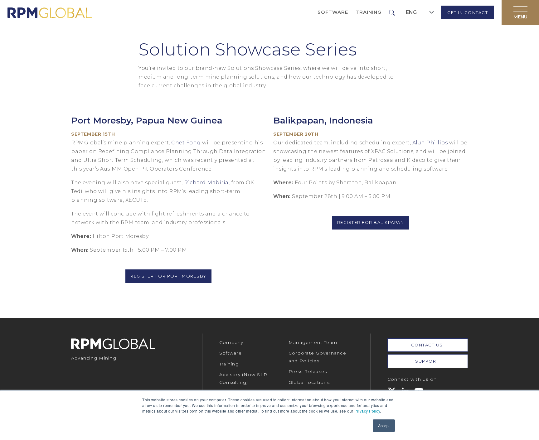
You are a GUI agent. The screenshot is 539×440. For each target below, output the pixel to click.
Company (231, 342)
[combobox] (420, 12)
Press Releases (308, 371)
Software (333, 12)
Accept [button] (384, 425)
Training (368, 12)
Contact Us (427, 344)
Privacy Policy (367, 410)
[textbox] (411, 12)
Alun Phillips (430, 143)
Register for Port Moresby (168, 275)
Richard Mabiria (206, 183)
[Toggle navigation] (520, 12)
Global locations (309, 382)
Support (427, 361)
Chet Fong (186, 143)
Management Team (313, 342)
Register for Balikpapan (370, 222)
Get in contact (467, 12)
